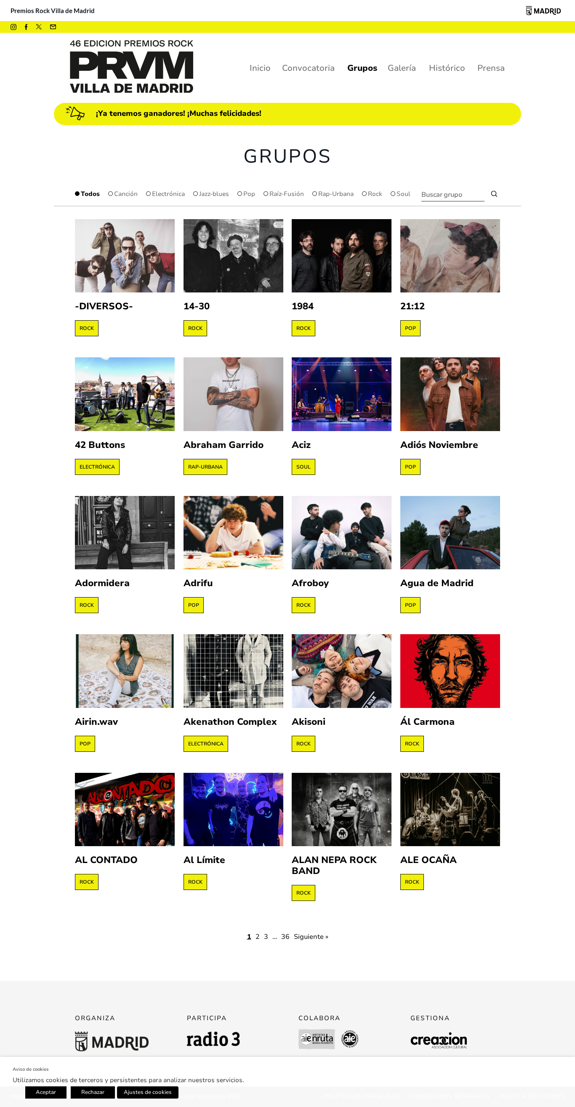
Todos (90, 194)
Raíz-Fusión (286, 194)
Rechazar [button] (92, 1092)
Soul (403, 194)
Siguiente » (311, 937)
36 (285, 937)
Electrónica (168, 194)
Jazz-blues (214, 194)
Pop (249, 194)
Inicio (260, 68)
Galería (402, 68)
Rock (375, 194)
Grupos (362, 68)
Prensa (491, 68)
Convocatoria (308, 68)
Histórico (447, 68)
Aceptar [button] (46, 1092)
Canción (126, 194)
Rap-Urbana (336, 194)
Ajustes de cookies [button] (148, 1092)
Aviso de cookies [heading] (31, 1069)
